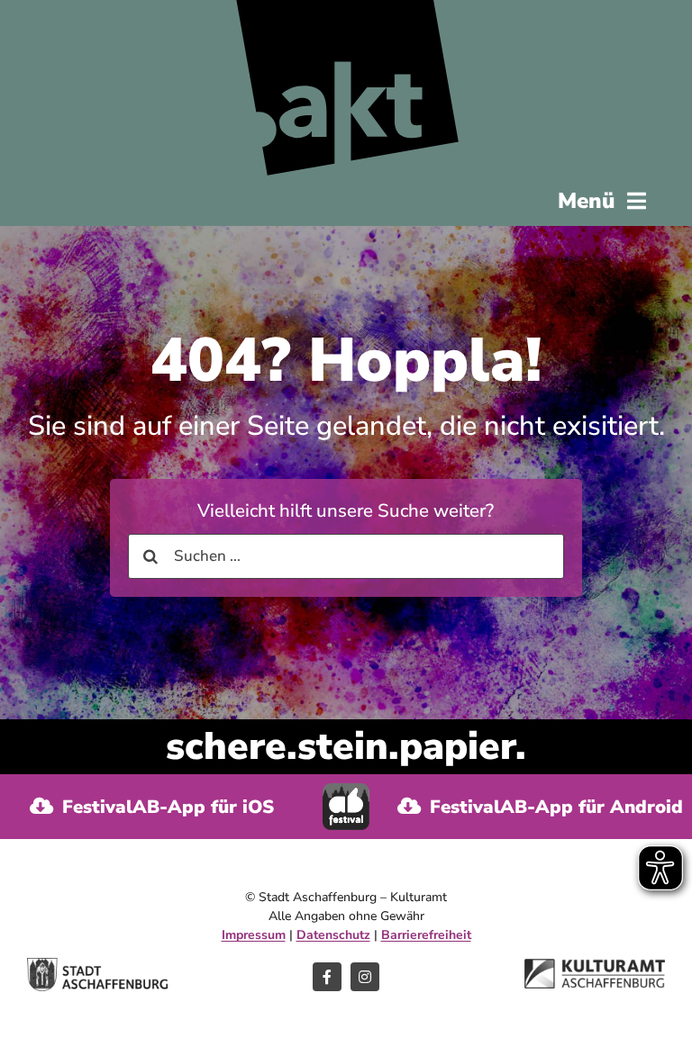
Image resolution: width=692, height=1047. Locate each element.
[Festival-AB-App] (346, 791)
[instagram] (365, 976)
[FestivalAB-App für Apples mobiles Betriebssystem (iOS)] (152, 806)
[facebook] (327, 976)
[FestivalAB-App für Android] (539, 806)
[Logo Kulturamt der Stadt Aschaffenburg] (594, 966)
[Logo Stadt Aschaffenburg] (97, 965)
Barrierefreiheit (426, 934)
